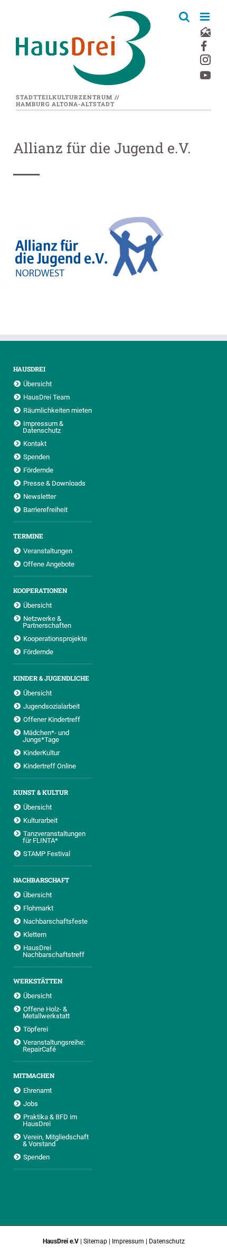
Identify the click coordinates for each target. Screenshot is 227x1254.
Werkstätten (37, 981)
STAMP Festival (46, 853)
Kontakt (34, 443)
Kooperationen (40, 590)
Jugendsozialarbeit (51, 706)
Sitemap (95, 1241)
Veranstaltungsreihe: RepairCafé (54, 1045)
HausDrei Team (46, 397)
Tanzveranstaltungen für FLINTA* (54, 837)
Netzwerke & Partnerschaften (47, 622)
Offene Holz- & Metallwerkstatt (46, 1012)
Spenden (36, 456)
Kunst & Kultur (40, 792)
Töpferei (35, 1029)
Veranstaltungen (47, 550)
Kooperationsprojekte (55, 638)
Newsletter (39, 496)
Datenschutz (167, 1241)
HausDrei (29, 369)
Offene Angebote (48, 564)
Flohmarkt (38, 908)
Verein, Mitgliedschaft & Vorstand (56, 1140)
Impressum (128, 1241)
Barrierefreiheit (45, 509)
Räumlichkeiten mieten (57, 410)
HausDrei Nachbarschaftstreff (53, 951)
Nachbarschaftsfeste (55, 921)
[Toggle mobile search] (184, 16)
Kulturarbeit (40, 820)
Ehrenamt (37, 1090)
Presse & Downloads (54, 483)
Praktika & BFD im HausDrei (50, 1120)
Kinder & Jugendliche (51, 678)
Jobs (30, 1103)
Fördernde (38, 469)
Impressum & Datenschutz (43, 427)
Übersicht (37, 383)
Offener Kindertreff (51, 719)
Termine (28, 536)
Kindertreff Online (49, 765)
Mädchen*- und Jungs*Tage (46, 736)
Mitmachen (33, 1075)
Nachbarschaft (41, 880)
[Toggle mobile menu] (205, 16)
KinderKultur (41, 752)
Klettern (34, 934)
